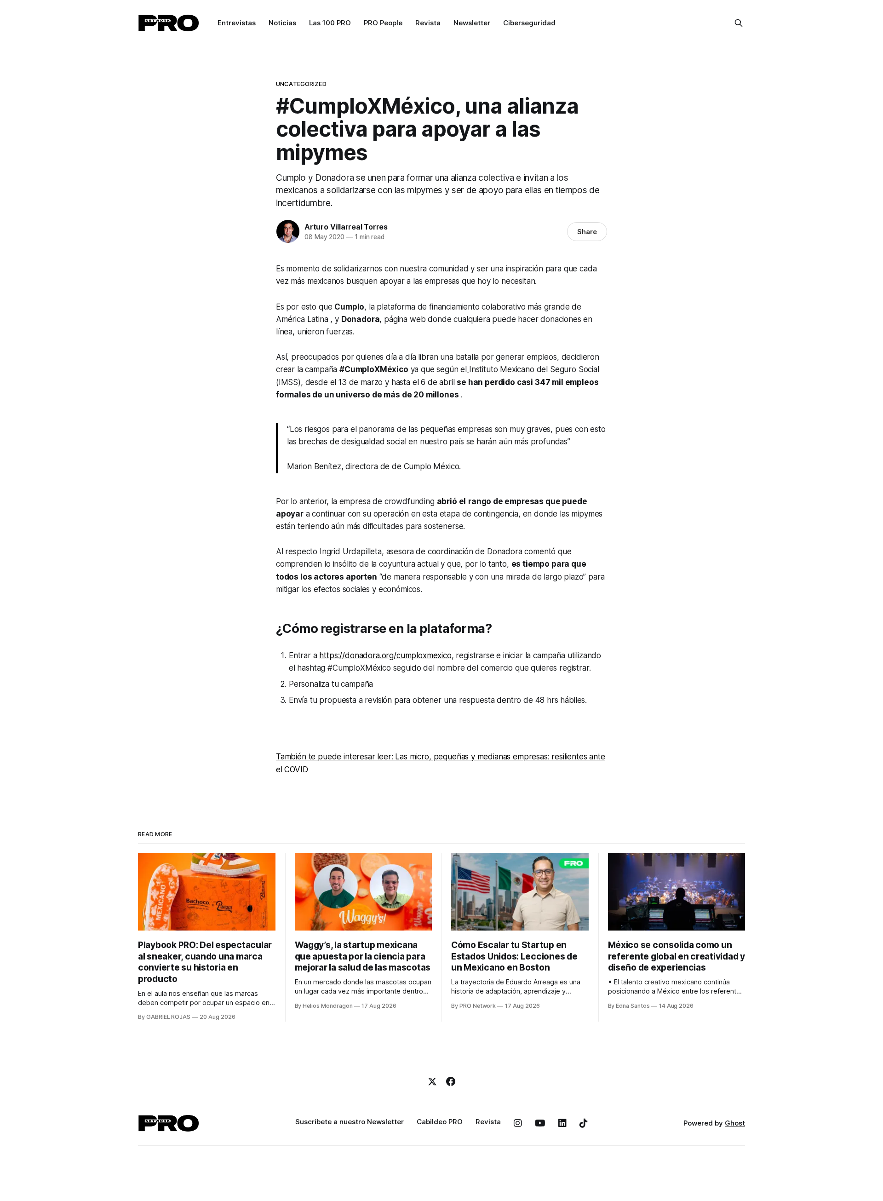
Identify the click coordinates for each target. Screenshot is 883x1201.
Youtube (540, 1123)
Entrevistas (237, 22)
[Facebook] (450, 1081)
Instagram (518, 1123)
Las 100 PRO (330, 22)
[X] (432, 1081)
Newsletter (471, 22)
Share (587, 231)
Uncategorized (301, 83)
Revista (428, 22)
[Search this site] (738, 23)
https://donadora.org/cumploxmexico (385, 655)
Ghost (735, 1123)
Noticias (282, 22)
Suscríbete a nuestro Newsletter (349, 1121)
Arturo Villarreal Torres (346, 226)
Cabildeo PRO (440, 1121)
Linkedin (562, 1123)
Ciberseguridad (529, 22)
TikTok (583, 1123)
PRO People (383, 22)
